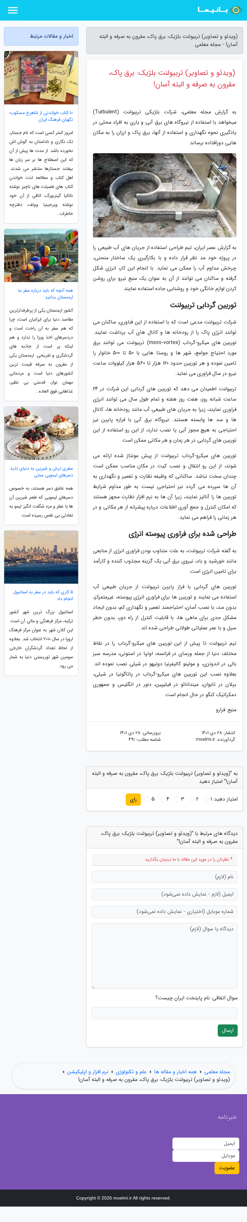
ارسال (227, 1030)
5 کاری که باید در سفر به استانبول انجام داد (43, 595)
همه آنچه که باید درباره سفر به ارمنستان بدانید (45, 294)
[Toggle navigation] (13, 10)
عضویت (227, 1168)
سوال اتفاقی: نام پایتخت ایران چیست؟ (196, 998)
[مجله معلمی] (219, 10)
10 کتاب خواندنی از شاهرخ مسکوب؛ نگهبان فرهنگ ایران (41, 116)
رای (133, 799)
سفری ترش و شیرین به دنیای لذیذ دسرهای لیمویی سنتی (41, 472)
